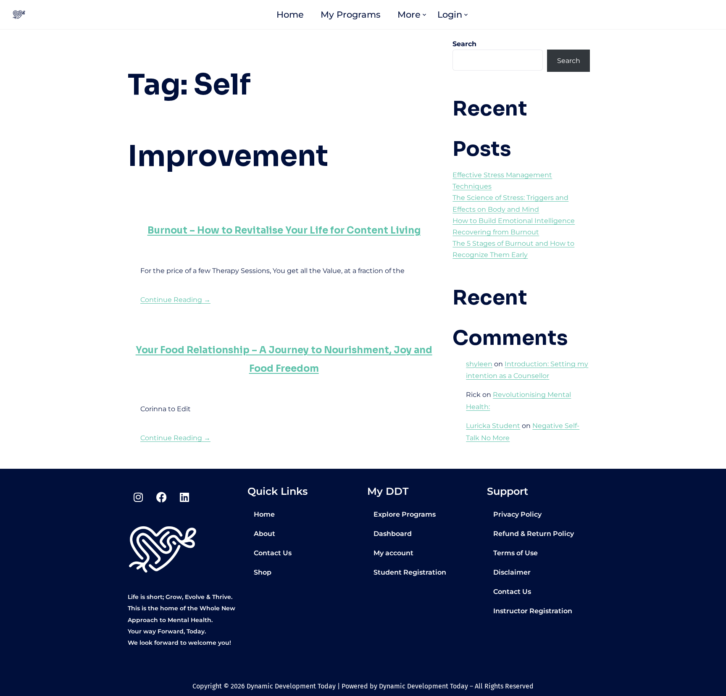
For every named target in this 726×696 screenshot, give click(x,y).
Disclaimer (512, 572)
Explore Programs (405, 514)
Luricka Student (493, 426)
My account (393, 553)
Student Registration (410, 572)
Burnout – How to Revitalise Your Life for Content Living (284, 230)
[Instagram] (138, 496)
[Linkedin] (184, 496)
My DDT (387, 491)
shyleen (479, 364)
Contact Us (273, 553)
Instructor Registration (532, 611)
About (264, 534)
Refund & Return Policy (533, 534)
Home (290, 14)
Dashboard (393, 534)
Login (449, 14)
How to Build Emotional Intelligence (513, 221)
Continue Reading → (175, 300)
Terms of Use (515, 553)
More (409, 14)
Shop (262, 572)
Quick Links (277, 491)
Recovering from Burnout (495, 232)
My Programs (351, 14)
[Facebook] (161, 496)
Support (507, 491)
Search (464, 44)
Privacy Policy (517, 514)
